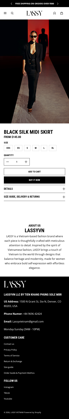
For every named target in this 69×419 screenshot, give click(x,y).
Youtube (8, 398)
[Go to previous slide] (11, 3)
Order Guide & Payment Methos (19, 372)
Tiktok (7, 392)
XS (18, 148)
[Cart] (61, 13)
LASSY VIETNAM (17, 412)
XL (53, 148)
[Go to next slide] (57, 3)
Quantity (9, 155)
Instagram (9, 387)
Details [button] (8, 188)
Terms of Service (11, 355)
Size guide (8, 367)
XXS (8, 148)
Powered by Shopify (32, 412)
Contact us (9, 343)
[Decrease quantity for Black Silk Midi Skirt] (7, 161)
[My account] (54, 13)
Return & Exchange (13, 361)
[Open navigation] (7, 13)
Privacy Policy (10, 349)
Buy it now (34, 180)
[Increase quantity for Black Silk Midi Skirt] (26, 161)
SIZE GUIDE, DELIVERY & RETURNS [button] (22, 196)
